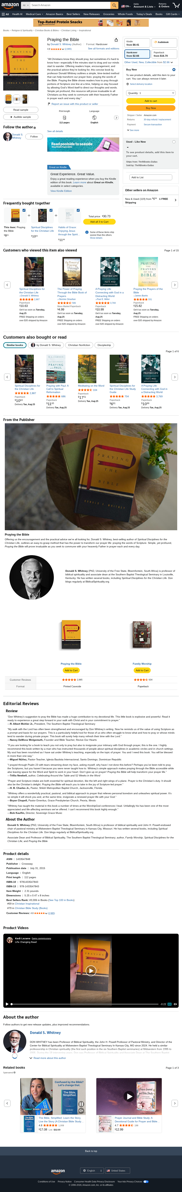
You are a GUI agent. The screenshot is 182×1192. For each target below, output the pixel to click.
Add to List (137, 177)
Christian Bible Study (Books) (31, 908)
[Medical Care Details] (42, 14)
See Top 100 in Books (61, 900)
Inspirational (85, 30)
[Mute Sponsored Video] (81, 1111)
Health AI (17, 14)
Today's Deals (144, 14)
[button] (5, 14)
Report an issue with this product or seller (75, 103)
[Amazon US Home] (58, 1172)
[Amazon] (10, 5)
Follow (34, 136)
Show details (96, 238)
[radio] (137, 42)
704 (127, 396)
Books (159, 14)
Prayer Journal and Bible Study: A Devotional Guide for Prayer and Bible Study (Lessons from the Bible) (136, 1119)
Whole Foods (125, 14)
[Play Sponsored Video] (129, 1097)
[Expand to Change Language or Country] (130, 6)
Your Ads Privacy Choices (129, 1181)
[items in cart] (176, 5)
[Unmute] (175, 1004)
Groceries (108, 14)
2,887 (33, 393)
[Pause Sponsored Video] (81, 1104)
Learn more (79, 182)
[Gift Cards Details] (179, 14)
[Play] (6, 1004)
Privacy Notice (65, 1181)
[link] (42, 215)
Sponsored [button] (8, 1072)
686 (63, 396)
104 (95, 390)
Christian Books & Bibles (47, 30)
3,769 (159, 396)
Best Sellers (73, 14)
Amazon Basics (54, 14)
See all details (55, 131)
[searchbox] (70, 5)
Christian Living (68, 30)
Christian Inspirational (27, 903)
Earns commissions (41, 938)
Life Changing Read (26, 941)
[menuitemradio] (170, 1004)
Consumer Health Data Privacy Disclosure (94, 1181)
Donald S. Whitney (61, 44)
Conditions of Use (46, 1181)
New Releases (92, 14)
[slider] (85, 1004)
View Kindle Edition (61, 190)
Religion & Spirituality (22, 30)
